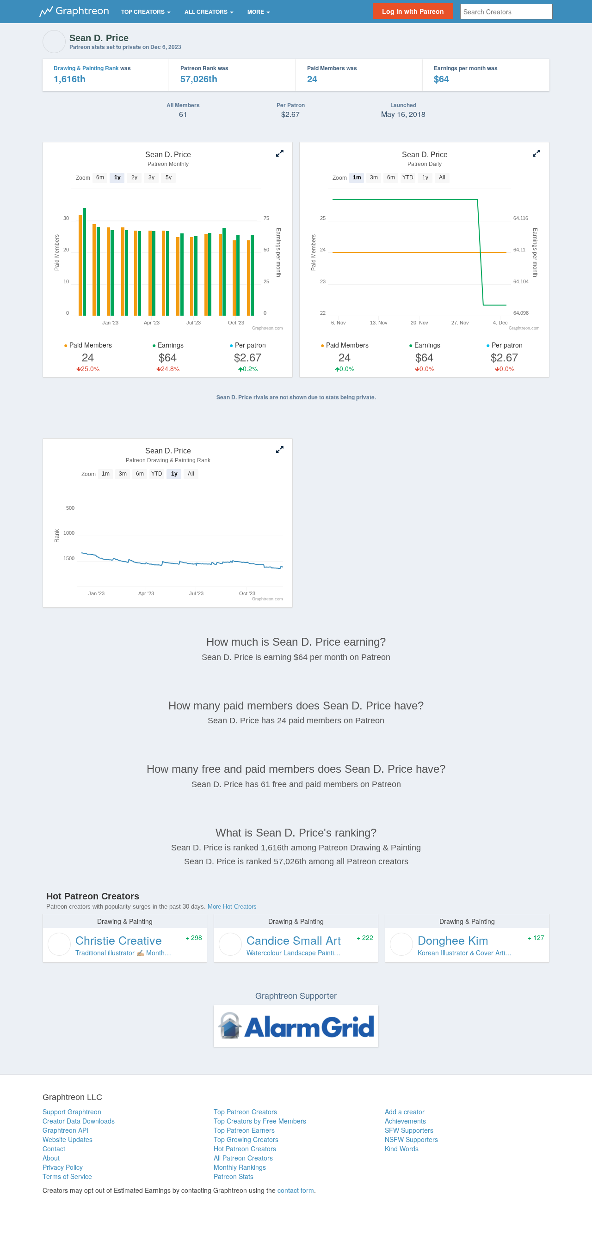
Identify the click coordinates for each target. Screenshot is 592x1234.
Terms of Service (67, 1176)
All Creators (207, 11)
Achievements (405, 1120)
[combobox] (506, 11)
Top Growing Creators (246, 1139)
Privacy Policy (63, 1167)
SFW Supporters (409, 1130)
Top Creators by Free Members (260, 1120)
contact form (296, 1190)
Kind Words (402, 1148)
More (256, 11)
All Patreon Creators (243, 1157)
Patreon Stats (233, 1176)
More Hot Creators (232, 906)
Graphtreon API (65, 1130)
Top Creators (143, 11)
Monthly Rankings (240, 1167)
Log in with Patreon (413, 11)
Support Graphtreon (72, 1111)
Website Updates (67, 1139)
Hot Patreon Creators (245, 1148)
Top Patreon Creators (245, 1111)
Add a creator (405, 1111)
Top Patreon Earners (244, 1130)
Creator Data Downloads (79, 1120)
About (51, 1157)
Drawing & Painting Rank (86, 68)
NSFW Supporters (411, 1139)
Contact (54, 1148)
